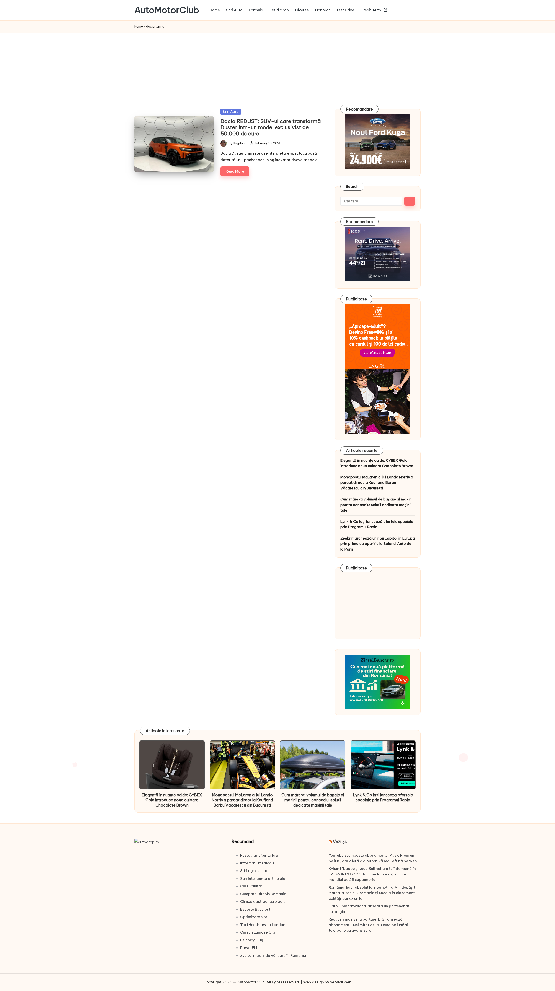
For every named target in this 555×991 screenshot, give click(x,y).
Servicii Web (341, 982)
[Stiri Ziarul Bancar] (377, 369)
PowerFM (248, 947)
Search (352, 186)
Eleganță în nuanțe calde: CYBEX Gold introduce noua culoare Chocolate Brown (376, 463)
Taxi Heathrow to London (262, 924)
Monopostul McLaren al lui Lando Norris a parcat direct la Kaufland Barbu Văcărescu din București (376, 483)
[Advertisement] (277, 65)
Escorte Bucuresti (255, 909)
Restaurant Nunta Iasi (259, 855)
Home (138, 26)
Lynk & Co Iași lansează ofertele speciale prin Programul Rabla (376, 524)
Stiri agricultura (253, 870)
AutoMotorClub (166, 10)
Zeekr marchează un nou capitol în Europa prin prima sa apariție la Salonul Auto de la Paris (377, 544)
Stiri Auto (231, 111)
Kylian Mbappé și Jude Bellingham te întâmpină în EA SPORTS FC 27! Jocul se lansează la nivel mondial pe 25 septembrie (372, 874)
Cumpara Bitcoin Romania (263, 894)
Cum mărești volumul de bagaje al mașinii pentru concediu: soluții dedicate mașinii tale (376, 505)
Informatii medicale (257, 863)
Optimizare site (253, 916)
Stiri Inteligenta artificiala (262, 878)
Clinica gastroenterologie (263, 901)
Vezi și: (340, 841)
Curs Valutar (251, 886)
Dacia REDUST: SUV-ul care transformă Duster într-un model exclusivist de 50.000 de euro (270, 127)
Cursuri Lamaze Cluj (257, 932)
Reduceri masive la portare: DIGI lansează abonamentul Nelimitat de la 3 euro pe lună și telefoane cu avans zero (368, 925)
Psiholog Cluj (251, 940)
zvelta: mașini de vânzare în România (273, 955)
